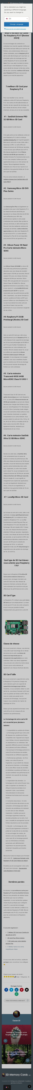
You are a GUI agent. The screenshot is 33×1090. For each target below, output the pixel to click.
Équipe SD (16, 1020)
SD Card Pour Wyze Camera (15, 938)
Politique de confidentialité (17, 1081)
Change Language (16, 24)
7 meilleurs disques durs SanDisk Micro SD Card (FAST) (16, 179)
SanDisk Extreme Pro (10, 140)
